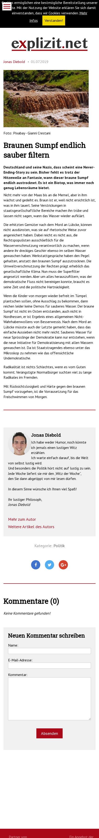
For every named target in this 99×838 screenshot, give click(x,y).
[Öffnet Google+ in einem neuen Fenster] (63, 565)
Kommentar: (17, 674)
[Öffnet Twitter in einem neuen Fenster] (49, 565)
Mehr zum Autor (22, 519)
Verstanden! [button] (54, 20)
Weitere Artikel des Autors (31, 526)
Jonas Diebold (14, 61)
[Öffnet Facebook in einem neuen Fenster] (36, 565)
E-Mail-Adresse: (20, 660)
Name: (13, 645)
